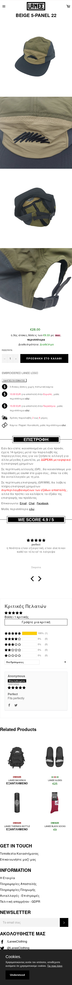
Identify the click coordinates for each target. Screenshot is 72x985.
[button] (33, 578)
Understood (17, 974)
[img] (36, 688)
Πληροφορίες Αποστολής (18, 884)
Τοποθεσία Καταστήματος (19, 853)
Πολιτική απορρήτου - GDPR (20, 901)
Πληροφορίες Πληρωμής (17, 890)
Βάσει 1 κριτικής (17, 617)
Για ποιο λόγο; (55, 966)
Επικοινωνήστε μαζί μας (18, 859)
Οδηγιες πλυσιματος (14, 380)
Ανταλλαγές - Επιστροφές (20, 895)
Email (23, 503)
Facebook (43, 503)
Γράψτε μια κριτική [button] (36, 622)
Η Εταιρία (7, 878)
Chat (32, 503)
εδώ (27, 398)
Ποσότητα (7, 350)
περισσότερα (36, 339)
